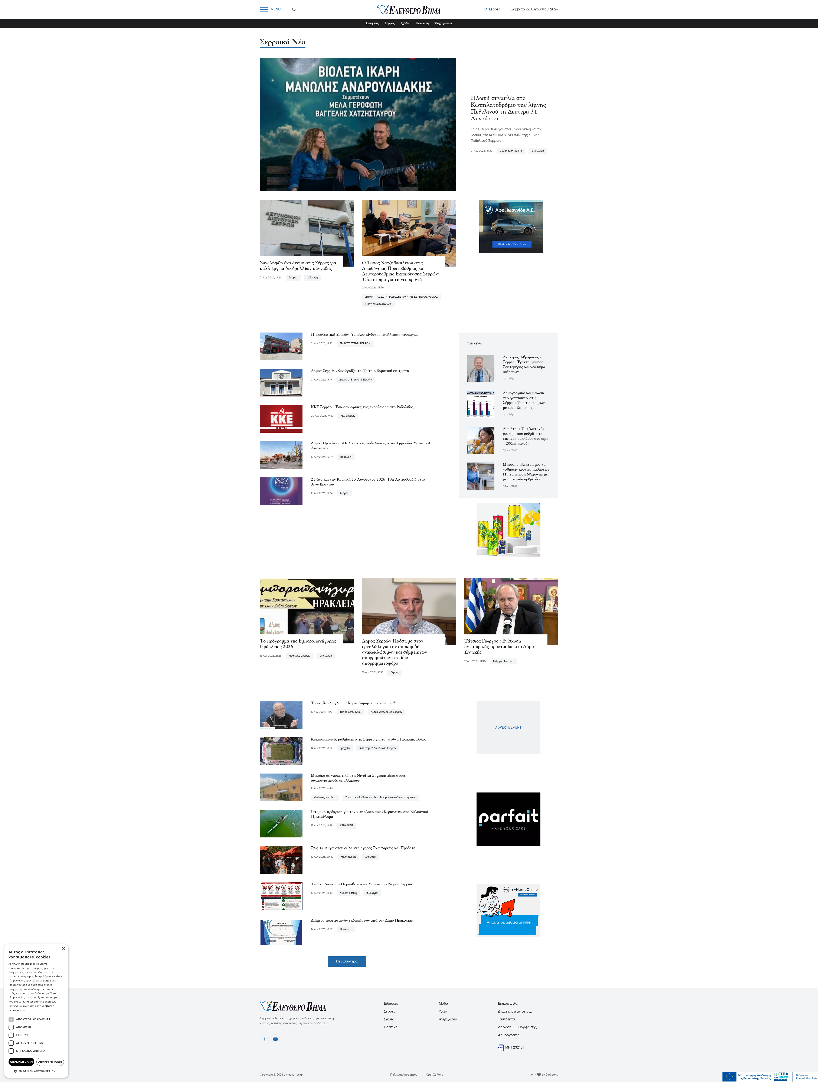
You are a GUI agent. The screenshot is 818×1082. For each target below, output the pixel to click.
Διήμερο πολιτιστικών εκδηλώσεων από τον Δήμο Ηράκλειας (362, 921)
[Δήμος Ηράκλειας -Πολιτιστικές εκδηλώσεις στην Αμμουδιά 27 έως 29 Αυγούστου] (281, 455)
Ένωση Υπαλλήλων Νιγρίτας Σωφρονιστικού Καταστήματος (381, 797)
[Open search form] (294, 9)
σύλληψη (312, 277)
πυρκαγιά (372, 893)
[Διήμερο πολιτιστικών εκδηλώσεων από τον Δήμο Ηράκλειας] (281, 932)
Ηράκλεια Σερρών (299, 655)
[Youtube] (275, 1038)
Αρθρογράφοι (509, 1035)
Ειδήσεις (372, 23)
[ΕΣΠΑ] (770, 1077)
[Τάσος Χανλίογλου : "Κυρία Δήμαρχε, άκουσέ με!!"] (281, 715)
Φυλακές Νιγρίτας (325, 797)
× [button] (63, 948)
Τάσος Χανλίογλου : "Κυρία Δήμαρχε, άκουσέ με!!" (353, 703)
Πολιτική (422, 23)
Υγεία (443, 1011)
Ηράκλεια (345, 457)
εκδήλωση (538, 151)
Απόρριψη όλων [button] (50, 1061)
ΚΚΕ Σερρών (348, 416)
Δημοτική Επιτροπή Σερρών (355, 379)
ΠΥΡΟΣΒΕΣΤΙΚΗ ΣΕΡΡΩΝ (355, 343)
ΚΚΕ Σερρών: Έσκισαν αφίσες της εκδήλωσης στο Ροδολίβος (362, 407)
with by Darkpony (544, 1074)
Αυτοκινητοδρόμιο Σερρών (386, 712)
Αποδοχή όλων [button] (21, 1061)
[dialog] (36, 1011)
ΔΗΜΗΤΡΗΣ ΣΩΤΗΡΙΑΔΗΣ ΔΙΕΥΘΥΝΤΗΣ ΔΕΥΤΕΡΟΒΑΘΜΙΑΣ (401, 296)
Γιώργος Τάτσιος (503, 661)
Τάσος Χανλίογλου (350, 712)
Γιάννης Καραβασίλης (378, 304)
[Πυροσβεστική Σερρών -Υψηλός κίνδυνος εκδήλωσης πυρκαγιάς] (281, 346)
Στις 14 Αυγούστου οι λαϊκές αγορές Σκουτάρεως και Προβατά (363, 848)
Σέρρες (390, 23)
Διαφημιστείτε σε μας (515, 1011)
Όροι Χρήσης (434, 1074)
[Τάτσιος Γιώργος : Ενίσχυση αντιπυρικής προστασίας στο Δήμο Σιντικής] (511, 611)
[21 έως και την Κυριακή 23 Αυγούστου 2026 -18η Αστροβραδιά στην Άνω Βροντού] (281, 491)
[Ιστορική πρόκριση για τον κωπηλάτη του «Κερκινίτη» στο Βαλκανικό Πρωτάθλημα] (281, 823)
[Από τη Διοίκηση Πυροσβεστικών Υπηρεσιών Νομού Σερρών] (281, 896)
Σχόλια (405, 23)
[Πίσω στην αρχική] (409, 9)
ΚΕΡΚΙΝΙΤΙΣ (346, 825)
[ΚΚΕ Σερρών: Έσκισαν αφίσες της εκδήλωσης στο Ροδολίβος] (281, 419)
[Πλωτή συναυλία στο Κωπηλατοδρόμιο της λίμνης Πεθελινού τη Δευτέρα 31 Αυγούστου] (358, 124)
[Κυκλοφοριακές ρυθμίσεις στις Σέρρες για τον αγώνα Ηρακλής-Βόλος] (281, 751)
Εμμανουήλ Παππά (511, 151)
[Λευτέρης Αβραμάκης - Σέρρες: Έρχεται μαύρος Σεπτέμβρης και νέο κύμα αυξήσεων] (480, 368)
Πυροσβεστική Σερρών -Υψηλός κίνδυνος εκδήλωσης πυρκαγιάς (365, 335)
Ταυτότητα (506, 1019)
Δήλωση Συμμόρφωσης (517, 1027)
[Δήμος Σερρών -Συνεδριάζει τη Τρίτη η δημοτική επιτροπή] (281, 382)
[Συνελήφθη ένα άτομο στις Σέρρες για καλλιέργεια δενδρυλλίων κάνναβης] (307, 233)
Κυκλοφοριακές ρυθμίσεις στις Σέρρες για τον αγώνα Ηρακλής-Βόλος (369, 740)
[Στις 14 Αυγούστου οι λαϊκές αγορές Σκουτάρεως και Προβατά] (281, 860)
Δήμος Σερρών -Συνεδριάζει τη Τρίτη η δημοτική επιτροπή (360, 371)
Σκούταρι (370, 857)
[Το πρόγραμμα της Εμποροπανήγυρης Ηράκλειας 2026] (307, 611)
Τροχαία (345, 748)
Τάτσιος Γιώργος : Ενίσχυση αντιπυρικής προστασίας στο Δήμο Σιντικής (499, 647)
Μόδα (443, 1004)
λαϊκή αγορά (348, 857)
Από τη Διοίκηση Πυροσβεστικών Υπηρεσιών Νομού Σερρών (362, 884)
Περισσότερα (346, 961)
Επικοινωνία (507, 1004)
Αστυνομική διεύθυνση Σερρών (377, 748)
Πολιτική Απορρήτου (404, 1074)
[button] (36, 1071)
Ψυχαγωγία (443, 23)
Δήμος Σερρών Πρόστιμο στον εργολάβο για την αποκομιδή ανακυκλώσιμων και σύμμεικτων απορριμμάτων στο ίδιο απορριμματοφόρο (394, 652)
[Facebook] (264, 1038)
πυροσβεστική (348, 893)
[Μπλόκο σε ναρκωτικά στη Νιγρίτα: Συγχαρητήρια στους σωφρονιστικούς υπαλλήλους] (281, 787)
